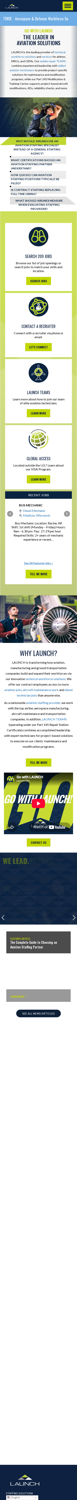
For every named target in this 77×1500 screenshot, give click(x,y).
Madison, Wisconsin (36, 515)
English (15, 1497)
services (47, 56)
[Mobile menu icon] (68, 6)
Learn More (12, 934)
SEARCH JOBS (38, 281)
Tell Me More (38, 574)
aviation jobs (13, 690)
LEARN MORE (38, 413)
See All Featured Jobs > (38, 563)
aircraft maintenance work (41, 690)
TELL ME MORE (38, 762)
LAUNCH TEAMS (54, 719)
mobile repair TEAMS (53, 61)
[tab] (38, 141)
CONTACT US (38, 842)
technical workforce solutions (45, 679)
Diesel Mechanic (34, 510)
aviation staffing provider (43, 703)
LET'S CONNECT (38, 347)
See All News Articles (38, 1013)
